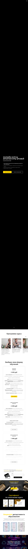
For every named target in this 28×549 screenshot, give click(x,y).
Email (12, 473)
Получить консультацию (17, 477)
